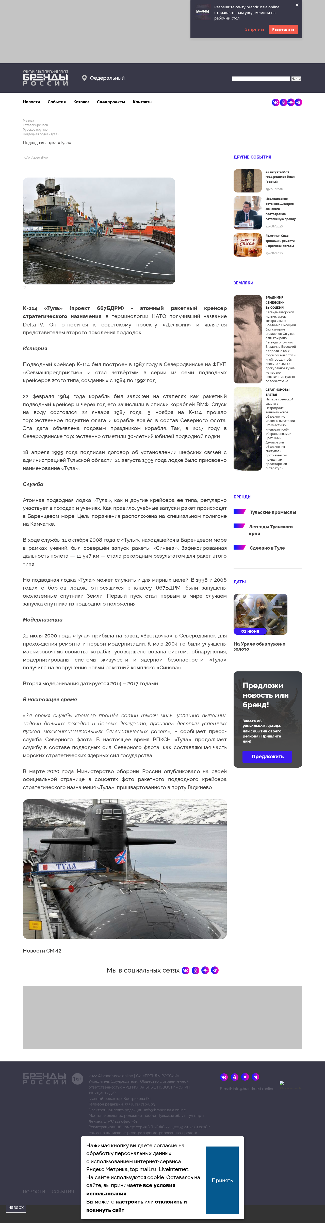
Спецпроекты (111, 102)
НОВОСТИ (34, 1191)
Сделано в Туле (267, 548)
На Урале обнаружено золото (259, 646)
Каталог (81, 102)
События (57, 102)
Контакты (143, 102)
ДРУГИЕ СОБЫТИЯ (252, 157)
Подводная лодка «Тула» (41, 134)
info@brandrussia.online (165, 1110)
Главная (28, 120)
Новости (31, 102)
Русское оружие (35, 129)
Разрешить (283, 29)
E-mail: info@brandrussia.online (247, 1088)
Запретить (255, 29)
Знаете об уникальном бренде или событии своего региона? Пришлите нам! (262, 731)
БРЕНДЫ (243, 497)
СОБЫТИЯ (63, 1191)
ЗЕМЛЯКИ (243, 283)
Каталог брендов (35, 125)
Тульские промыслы (273, 512)
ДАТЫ (240, 581)
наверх (16, 1207)
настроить (129, 1202)
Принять (222, 1180)
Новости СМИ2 (42, 950)
